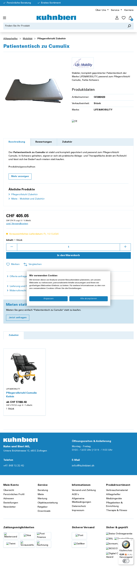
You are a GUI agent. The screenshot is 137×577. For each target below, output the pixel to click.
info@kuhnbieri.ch (83, 465)
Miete (41, 494)
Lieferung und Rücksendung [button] (24, 286)
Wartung (42, 499)
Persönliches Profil (13, 494)
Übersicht (8, 490)
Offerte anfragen (18, 276)
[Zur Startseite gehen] (56, 17)
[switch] (126, 561)
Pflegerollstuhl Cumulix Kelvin (21, 395)
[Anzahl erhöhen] (125, 247)
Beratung (43, 490)
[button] (20, 177)
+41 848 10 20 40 (13, 465)
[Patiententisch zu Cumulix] (34, 90)
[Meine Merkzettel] (123, 18)
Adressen (8, 499)
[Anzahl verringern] (11, 247)
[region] (34, 90)
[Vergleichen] (41, 361)
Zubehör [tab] (67, 142)
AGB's (75, 494)
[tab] (17, 142)
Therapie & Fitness (116, 510)
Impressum (78, 510)
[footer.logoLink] (20, 439)
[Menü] (4, 18)
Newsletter (9, 507)
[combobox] (64, 26)
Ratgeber (43, 507)
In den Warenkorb (68, 255)
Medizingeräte (114, 499)
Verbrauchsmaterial (117, 490)
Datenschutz (79, 506)
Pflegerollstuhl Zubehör (24, 194)
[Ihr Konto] (117, 18)
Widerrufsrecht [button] (17, 291)
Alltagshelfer (113, 494)
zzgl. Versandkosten (17, 224)
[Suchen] (129, 26)
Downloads (44, 511)
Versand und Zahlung (84, 490)
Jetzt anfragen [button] (18, 318)
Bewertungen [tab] (43, 142)
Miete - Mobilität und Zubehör (28, 199)
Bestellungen (10, 503)
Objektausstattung (48, 503)
